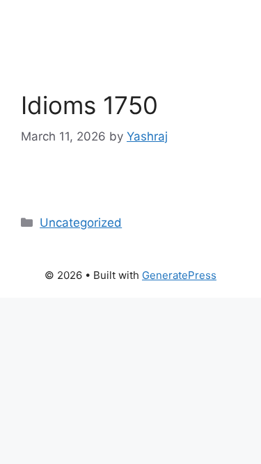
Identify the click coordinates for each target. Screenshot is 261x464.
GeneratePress (179, 275)
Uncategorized (81, 223)
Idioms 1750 (89, 105)
